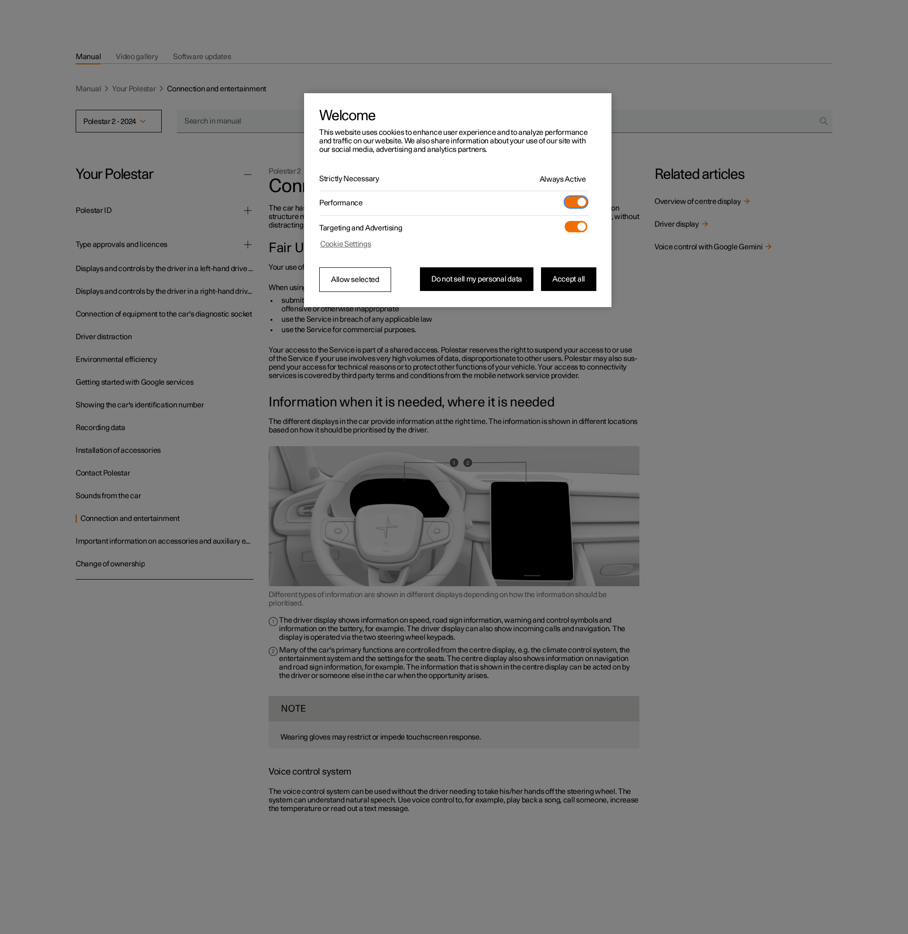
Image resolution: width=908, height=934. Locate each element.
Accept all (568, 279)
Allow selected (355, 279)
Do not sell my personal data (476, 279)
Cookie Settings (345, 244)
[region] (457, 200)
